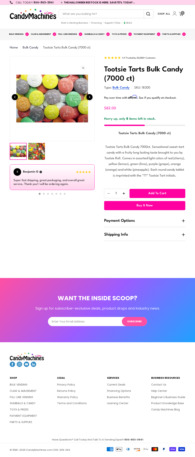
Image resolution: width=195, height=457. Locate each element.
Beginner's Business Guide (168, 397)
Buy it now (145, 205)
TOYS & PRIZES (19, 409)
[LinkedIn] (33, 365)
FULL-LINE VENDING (21, 397)
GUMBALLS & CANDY (23, 403)
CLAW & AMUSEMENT (23, 391)
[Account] (175, 14)
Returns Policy (66, 391)
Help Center (159, 391)
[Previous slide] (15, 97)
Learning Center (117, 403)
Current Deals (116, 385)
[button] (40, 194)
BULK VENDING (18, 385)
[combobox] (106, 14)
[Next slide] (89, 97)
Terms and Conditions (72, 403)
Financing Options (119, 391)
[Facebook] (12, 365)
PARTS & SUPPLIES (21, 422)
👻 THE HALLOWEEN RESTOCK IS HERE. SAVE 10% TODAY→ (97, 2)
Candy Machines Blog (165, 409)
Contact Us (158, 385)
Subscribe (134, 321)
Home (14, 47)
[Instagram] (19, 365)
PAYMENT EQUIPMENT (23, 416)
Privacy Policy (66, 385)
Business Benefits (118, 397)
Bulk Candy (30, 47)
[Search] (147, 14)
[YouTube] (26, 365)
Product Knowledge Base (167, 403)
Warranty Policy (67, 397)
